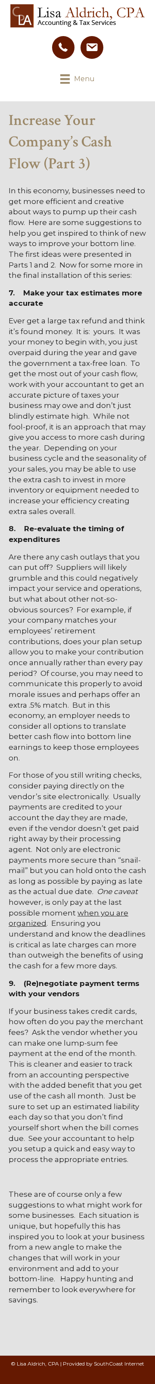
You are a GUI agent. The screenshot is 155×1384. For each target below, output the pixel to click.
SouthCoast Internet (119, 1363)
